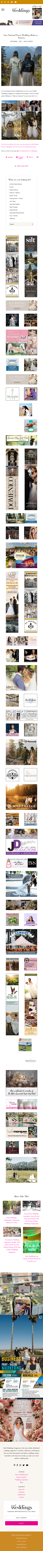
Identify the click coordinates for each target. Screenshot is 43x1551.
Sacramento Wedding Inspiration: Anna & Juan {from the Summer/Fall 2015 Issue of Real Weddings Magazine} (31, 1219)
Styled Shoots (14, 210)
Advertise (21, 1492)
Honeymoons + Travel (16, 198)
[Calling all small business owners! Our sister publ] (21, 1378)
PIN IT (31, 157)
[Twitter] (12, 2)
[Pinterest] (2, 2)
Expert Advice (14, 190)
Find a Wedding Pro (21, 1475)
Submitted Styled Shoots (17, 213)
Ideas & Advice (21, 1477)
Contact (21, 1497)
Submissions (21, 1495)
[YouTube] (16, 2)
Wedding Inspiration (21, 1480)
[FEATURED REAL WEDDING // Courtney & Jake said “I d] (21, 1336)
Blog (21, 1482)
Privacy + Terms (21, 1541)
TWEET (21, 157)
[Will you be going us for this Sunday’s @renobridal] (21, 1420)
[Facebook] (5, 2)
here (35, 96)
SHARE (10, 157)
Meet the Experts (15, 204)
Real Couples (28, 41)
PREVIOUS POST (22, 166)
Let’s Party (13, 201)
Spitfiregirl (24, 1547)
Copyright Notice (21, 1544)
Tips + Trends (13, 216)
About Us (21, 1489)
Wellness (12, 218)
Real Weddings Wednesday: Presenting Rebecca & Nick (11, 1220)
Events (12, 187)
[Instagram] (9, 2)
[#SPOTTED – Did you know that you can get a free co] (21, 1294)
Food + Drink (13, 195)
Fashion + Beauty (15, 193)
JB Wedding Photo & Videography (28, 151)
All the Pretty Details (16, 184)
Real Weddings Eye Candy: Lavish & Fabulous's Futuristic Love (32, 1258)
